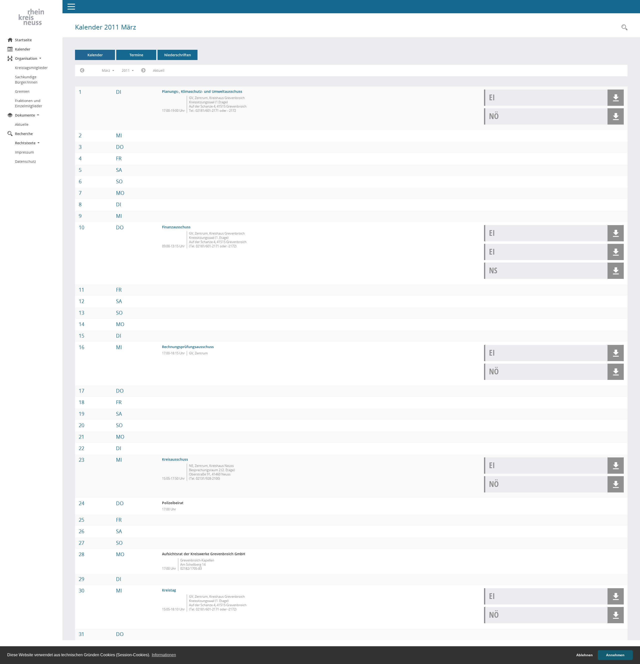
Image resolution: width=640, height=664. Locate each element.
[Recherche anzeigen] (623, 28)
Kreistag (169, 590)
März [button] (106, 70)
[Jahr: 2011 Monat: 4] (143, 70)
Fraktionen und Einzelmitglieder (28, 103)
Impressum (24, 152)
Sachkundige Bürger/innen (26, 80)
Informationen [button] (164, 655)
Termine (136, 55)
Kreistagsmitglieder (31, 67)
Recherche (24, 133)
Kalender (22, 49)
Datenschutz (25, 161)
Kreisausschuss (175, 459)
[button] (31, 58)
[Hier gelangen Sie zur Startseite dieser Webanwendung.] (31, 17)
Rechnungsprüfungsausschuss (188, 346)
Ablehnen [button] (584, 655)
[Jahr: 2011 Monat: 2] (82, 70)
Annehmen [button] (615, 655)
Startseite (23, 40)
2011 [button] (126, 70)
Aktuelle (21, 124)
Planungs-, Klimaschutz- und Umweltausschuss (202, 91)
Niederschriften (177, 55)
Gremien (22, 91)
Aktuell (158, 70)
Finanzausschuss (176, 227)
